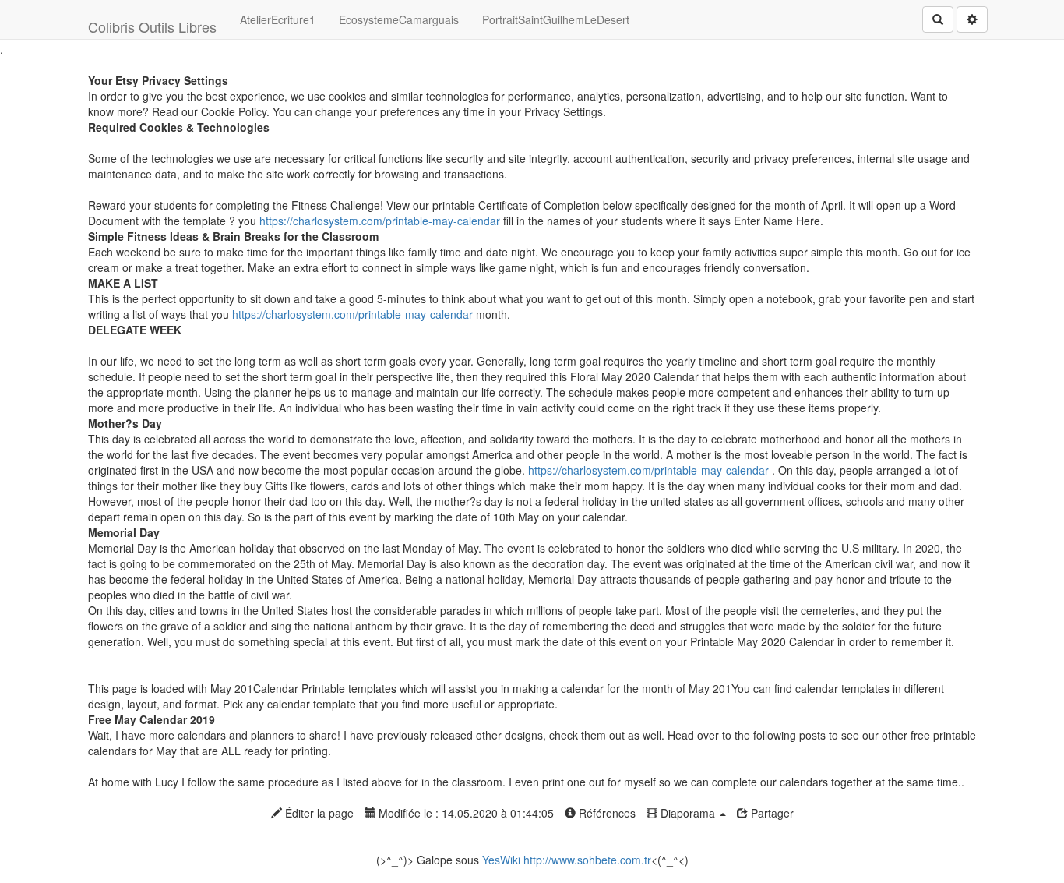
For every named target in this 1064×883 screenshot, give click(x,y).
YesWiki (501, 859)
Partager (771, 813)
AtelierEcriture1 (277, 19)
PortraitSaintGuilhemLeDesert (555, 19)
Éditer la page (318, 813)
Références (606, 813)
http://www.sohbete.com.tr (587, 859)
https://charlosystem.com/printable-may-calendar (379, 220)
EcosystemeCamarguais (399, 19)
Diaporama (687, 813)
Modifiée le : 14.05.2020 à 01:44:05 (464, 813)
